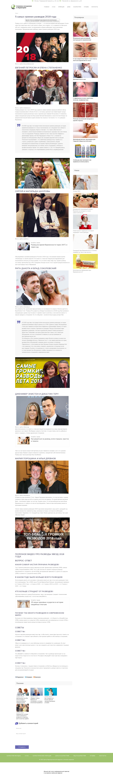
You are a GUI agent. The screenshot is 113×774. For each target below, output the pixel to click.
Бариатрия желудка (14, 756)
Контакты (102, 756)
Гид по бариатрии (79, 756)
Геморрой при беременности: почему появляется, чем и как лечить (85, 251)
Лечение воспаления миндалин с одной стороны (83, 119)
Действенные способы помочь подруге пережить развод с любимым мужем (22, 700)
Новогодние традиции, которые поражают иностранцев (83, 231)
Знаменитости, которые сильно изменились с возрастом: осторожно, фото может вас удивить (22, 716)
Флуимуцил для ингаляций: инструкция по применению (82, 39)
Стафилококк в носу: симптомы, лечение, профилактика (83, 99)
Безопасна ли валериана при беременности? (82, 271)
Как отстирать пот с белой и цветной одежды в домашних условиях (50, 700)
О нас (27, 756)
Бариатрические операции (42, 756)
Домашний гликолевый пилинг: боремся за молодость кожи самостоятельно (83, 211)
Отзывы (92, 756)
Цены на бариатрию (62, 756)
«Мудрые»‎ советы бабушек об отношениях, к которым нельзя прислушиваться (36, 700)
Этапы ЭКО (76, 191)
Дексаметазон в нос (79, 79)
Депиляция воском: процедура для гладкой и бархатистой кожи (84, 140)
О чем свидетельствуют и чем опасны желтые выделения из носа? (85, 59)
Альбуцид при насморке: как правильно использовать (82, 161)
